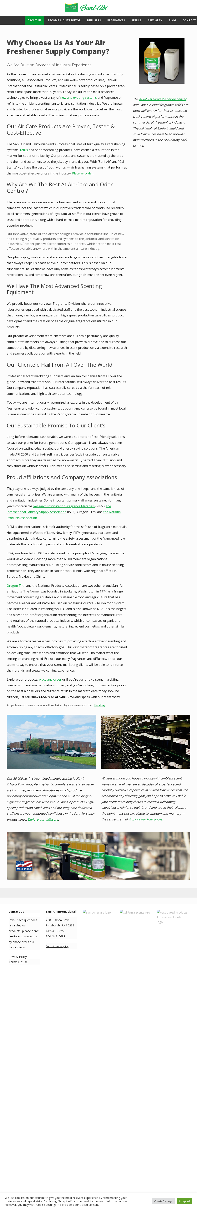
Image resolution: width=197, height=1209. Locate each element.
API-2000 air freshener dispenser (162, 99)
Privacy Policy (18, 957)
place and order (50, 679)
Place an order (82, 173)
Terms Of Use (18, 962)
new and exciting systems (78, 97)
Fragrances (116, 20)
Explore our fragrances (145, 819)
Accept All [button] (184, 1201)
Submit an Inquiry (57, 946)
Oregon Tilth (16, 585)
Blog (172, 20)
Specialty (155, 20)
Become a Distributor (64, 20)
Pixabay (99, 705)
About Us (34, 20)
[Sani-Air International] (97, 6)
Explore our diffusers (43, 819)
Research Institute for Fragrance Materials (64, 506)
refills (24, 150)
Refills (136, 20)
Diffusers (94, 20)
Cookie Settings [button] (163, 1201)
